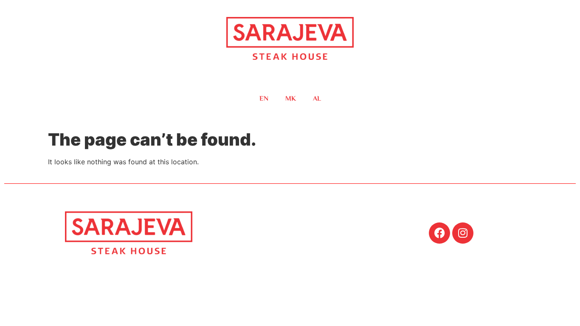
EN (263, 99)
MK (290, 99)
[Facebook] (439, 233)
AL (317, 99)
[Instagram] (462, 233)
